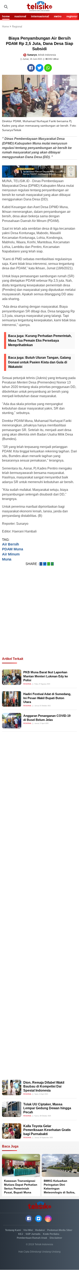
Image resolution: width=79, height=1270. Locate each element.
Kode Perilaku (51, 1234)
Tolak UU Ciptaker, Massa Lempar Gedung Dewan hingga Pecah (47, 1108)
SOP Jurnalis (33, 1234)
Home (6, 26)
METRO (58, 16)
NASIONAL (20, 16)
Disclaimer (56, 1237)
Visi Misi (28, 1230)
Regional (17, 26)
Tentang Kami (13, 1230)
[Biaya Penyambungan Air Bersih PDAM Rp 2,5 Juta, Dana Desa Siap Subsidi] (31, 68)
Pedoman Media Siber (59, 1230)
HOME (6, 16)
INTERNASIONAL (40, 16)
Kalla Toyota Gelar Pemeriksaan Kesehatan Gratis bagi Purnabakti (47, 1129)
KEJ (20, 1234)
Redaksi (40, 1230)
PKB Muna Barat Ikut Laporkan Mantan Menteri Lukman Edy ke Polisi (45, 676)
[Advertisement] (39, 616)
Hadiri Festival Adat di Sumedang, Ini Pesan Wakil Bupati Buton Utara (47, 698)
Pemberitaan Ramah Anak (32, 1237)
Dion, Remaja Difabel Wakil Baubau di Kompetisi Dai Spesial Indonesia (43, 1086)
